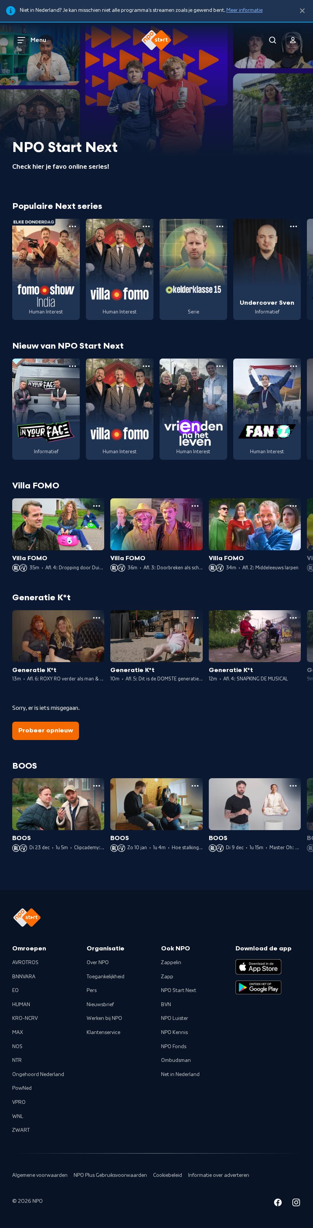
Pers (92, 990)
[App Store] (258, 966)
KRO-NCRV (25, 1018)
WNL (17, 1116)
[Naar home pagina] (156, 40)
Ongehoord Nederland (38, 1074)
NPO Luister (174, 1018)
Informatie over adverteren (218, 1175)
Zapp (167, 976)
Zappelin (171, 962)
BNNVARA (23, 976)
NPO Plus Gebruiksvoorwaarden (110, 1175)
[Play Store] (258, 987)
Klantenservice (103, 1032)
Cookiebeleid (167, 1175)
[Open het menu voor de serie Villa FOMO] (146, 226)
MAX (17, 1032)
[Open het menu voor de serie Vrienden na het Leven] (220, 366)
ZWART (21, 1130)
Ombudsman (176, 1060)
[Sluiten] (302, 11)
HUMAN (21, 1004)
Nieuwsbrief (100, 1004)
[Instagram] (296, 1204)
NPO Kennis (174, 1032)
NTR (17, 1060)
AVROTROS (25, 962)
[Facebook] (277, 1204)
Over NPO (98, 962)
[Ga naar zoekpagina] (272, 40)
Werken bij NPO (104, 1018)
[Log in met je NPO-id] (293, 40)
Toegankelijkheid (105, 976)
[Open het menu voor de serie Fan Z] (293, 366)
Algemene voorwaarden (40, 1175)
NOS (17, 1046)
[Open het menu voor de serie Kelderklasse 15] (220, 226)
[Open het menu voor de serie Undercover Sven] (293, 226)
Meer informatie (244, 10)
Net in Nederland (180, 1074)
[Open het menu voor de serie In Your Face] (72, 366)
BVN (166, 1004)
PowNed (22, 1088)
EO (15, 990)
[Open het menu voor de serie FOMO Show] (72, 226)
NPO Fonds (173, 1046)
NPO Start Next (178, 990)
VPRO (19, 1102)
